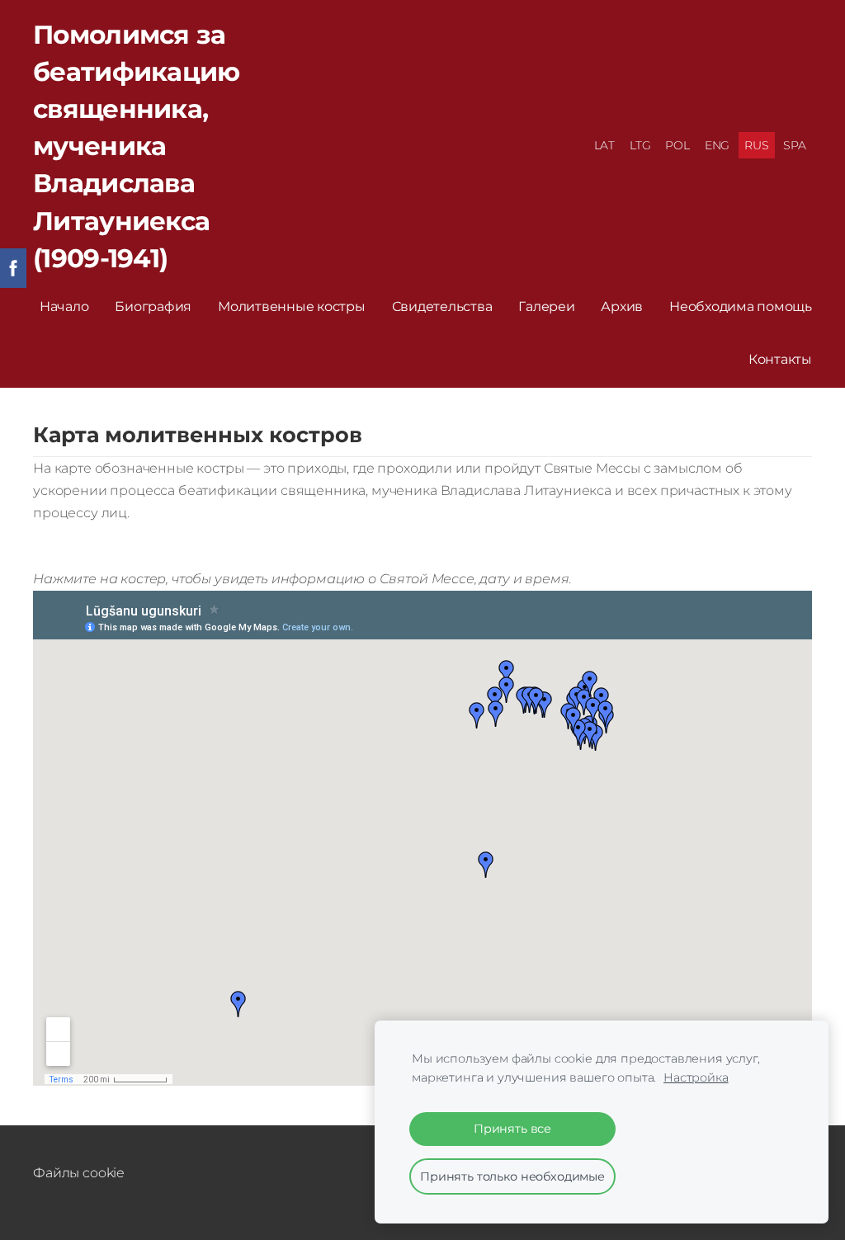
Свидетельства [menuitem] (442, 306)
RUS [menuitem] (756, 145)
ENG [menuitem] (717, 145)
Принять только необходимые (512, 1176)
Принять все (512, 1128)
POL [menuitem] (677, 145)
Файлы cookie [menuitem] (79, 1173)
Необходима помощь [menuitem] (740, 306)
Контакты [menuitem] (780, 359)
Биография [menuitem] (153, 306)
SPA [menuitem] (794, 145)
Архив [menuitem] (622, 306)
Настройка (696, 1077)
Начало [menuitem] (64, 306)
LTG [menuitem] (640, 145)
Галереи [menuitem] (546, 306)
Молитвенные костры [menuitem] (292, 306)
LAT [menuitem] (605, 145)
